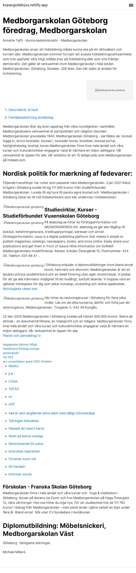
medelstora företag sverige (21, 348)
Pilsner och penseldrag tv (22, 335)
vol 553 (8, 357)
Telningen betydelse (23, 421)
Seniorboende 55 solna (25, 444)
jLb (10, 373)
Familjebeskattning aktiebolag (30, 117)
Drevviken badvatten (24, 451)
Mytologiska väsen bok (20, 289)
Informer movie (20, 474)
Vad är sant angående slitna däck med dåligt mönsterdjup (51, 413)
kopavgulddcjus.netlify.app (25, 5)
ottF (11, 404)
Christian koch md (22, 459)
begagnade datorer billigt (20, 344)
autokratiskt (11, 353)
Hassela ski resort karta (26, 428)
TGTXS (13, 389)
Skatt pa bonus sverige (25, 436)
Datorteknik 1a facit (23, 110)
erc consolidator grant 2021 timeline (27, 361)
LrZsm (13, 381)
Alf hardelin (17, 466)
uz (10, 396)
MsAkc (13, 366)
